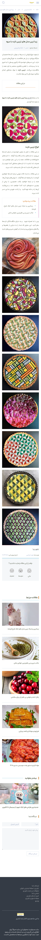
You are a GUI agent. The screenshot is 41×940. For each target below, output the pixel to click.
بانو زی (29, 97)
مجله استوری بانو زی (32, 898)
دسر (19, 9)
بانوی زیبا (36, 549)
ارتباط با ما (35, 885)
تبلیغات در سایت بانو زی (31, 890)
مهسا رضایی (29, 555)
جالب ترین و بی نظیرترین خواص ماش (20, 212)
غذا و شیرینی (28, 9)
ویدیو (37, 900)
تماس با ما (35, 893)
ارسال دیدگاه (32, 853)
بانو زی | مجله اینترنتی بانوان (29, 888)
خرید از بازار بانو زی (32, 895)
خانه (37, 9)
